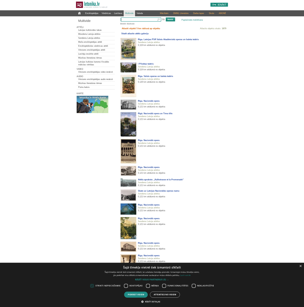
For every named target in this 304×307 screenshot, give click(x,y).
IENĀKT (222, 4)
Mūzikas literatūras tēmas (90, 58)
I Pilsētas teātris (146, 64)
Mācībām (164, 13)
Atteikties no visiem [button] (165, 294)
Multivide (129, 13)
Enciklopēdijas (91, 13)
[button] (152, 279)
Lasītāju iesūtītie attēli (88, 54)
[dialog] (152, 285)
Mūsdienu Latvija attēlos (89, 34)
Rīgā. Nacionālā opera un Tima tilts (155, 113)
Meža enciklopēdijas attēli (90, 42)
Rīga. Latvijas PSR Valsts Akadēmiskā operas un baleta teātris (168, 39)
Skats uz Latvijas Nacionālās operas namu (158, 191)
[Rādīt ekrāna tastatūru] (163, 19)
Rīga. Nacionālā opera (148, 101)
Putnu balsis (84, 87)
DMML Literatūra (180, 13)
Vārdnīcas (106, 13)
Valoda (140, 13)
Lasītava (118, 13)
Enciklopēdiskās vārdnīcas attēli (93, 46)
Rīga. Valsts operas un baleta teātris (155, 76)
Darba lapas (198, 13)
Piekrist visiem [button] (136, 294)
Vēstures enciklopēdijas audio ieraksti (95, 79)
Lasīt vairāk (185, 275)
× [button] (300, 266)
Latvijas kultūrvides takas (90, 30)
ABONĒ (222, 13)
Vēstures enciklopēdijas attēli (91, 50)
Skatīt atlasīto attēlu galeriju (135, 33)
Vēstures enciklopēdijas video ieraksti (95, 72)
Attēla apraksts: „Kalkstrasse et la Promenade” (161, 179)
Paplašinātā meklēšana (192, 20)
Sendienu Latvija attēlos (89, 38)
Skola (211, 13)
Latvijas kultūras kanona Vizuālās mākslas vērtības (93, 63)
